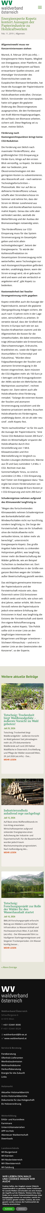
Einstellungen (7, 1197)
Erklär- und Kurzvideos (12, 1119)
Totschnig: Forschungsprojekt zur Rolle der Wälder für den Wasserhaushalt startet (22, 907)
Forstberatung (8, 1053)
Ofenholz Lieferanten (12, 1057)
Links (4, 1076)
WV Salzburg (7, 1167)
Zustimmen (8, 1209)
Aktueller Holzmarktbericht (15, 1092)
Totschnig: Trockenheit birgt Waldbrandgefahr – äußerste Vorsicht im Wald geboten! (21, 719)
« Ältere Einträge (9, 967)
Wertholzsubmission (11, 1061)
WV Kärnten (7, 1155)
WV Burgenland (9, 1152)
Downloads (7, 1138)
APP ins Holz (7, 1130)
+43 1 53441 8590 (12, 1024)
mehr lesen (10, 759)
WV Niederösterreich (11, 1159)
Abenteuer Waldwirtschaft (14, 1134)
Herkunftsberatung (11, 1069)
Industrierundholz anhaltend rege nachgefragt (22, 811)
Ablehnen (21, 1209)
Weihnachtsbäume (11, 1065)
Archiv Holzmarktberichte (14, 1096)
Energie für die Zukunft (13, 1072)
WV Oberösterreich (10, 1163)
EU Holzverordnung (11, 1103)
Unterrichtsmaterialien (13, 1127)
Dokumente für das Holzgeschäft (17, 1099)
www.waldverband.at (15, 1038)
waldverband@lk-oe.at (15, 1034)
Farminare (6, 1123)
